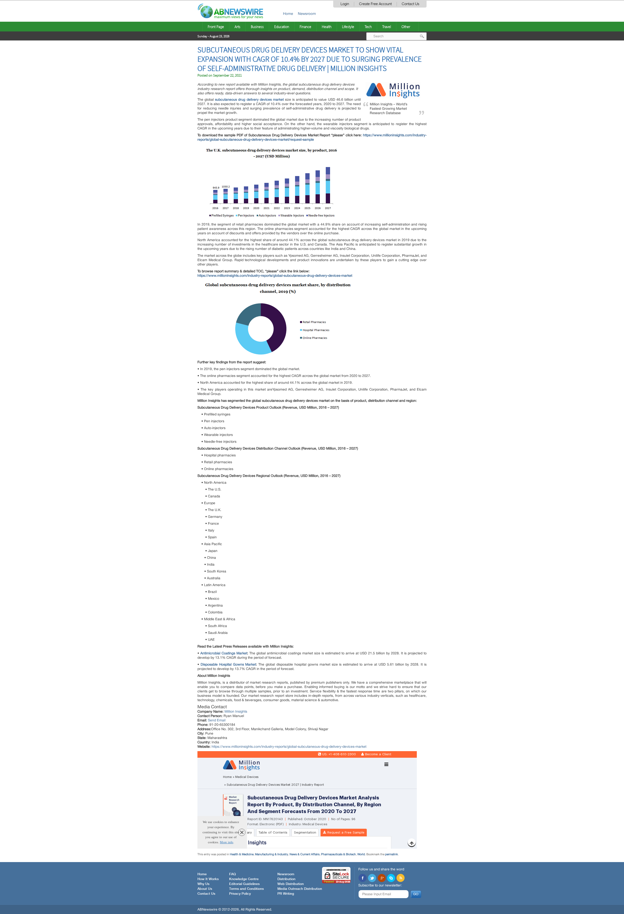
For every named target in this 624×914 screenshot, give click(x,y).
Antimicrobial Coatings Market (223, 653)
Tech (368, 26)
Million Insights (235, 711)
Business (257, 26)
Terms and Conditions (246, 889)
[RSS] (400, 878)
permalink (391, 854)
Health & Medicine (242, 854)
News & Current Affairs (305, 854)
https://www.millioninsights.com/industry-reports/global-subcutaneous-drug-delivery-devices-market (289, 746)
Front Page (216, 26)
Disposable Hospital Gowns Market (228, 664)
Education (281, 26)
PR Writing (285, 893)
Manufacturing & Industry (271, 854)
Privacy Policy (240, 893)
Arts (237, 26)
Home (288, 13)
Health (327, 26)
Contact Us (410, 4)
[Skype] (391, 878)
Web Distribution (290, 884)
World (361, 854)
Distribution (286, 879)
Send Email (216, 720)
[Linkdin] (381, 878)
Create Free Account (375, 4)
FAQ (232, 874)
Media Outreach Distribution (299, 889)
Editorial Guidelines (244, 884)
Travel (386, 26)
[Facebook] (362, 878)
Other (405, 26)
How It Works (208, 879)
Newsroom (307, 13)
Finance (305, 26)
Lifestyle (348, 26)
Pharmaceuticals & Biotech (338, 854)
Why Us (203, 884)
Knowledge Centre (244, 879)
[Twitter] (372, 878)
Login (345, 4)
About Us (204, 889)
